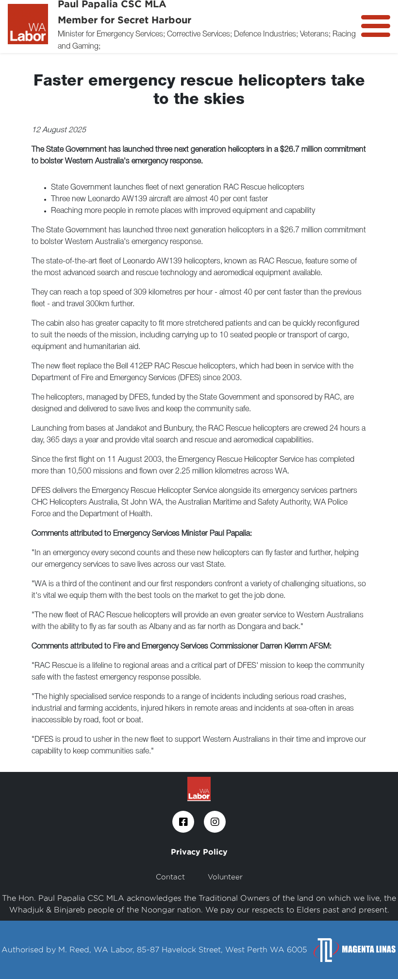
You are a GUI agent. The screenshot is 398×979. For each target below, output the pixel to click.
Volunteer (225, 876)
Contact (170, 876)
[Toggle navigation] (375, 26)
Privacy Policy (199, 851)
